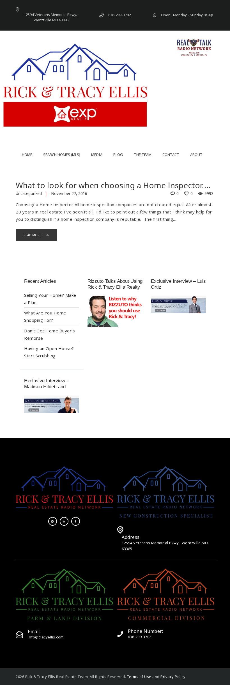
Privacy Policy (172, 676)
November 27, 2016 (69, 193)
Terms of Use (139, 676)
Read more (32, 235)
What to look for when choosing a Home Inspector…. (113, 185)
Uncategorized (29, 193)
